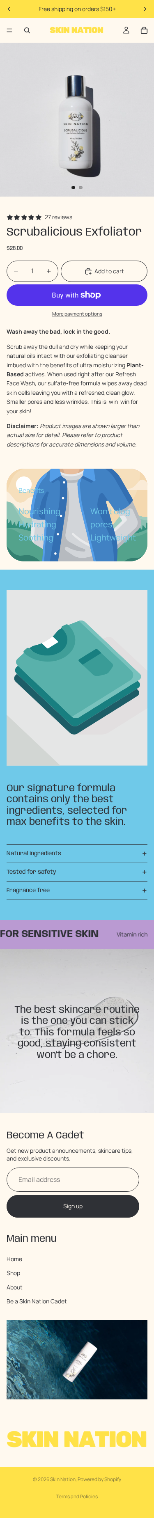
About (15, 1287)
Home (14, 1258)
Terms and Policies (77, 1496)
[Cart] (144, 30)
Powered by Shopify (99, 1479)
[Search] (27, 30)
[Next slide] (145, 9)
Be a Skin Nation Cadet (37, 1301)
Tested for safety (31, 872)
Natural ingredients (34, 853)
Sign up (73, 1206)
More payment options (77, 314)
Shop (13, 1273)
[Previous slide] (9, 9)
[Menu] (9, 30)
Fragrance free (28, 890)
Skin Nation (63, 1479)
